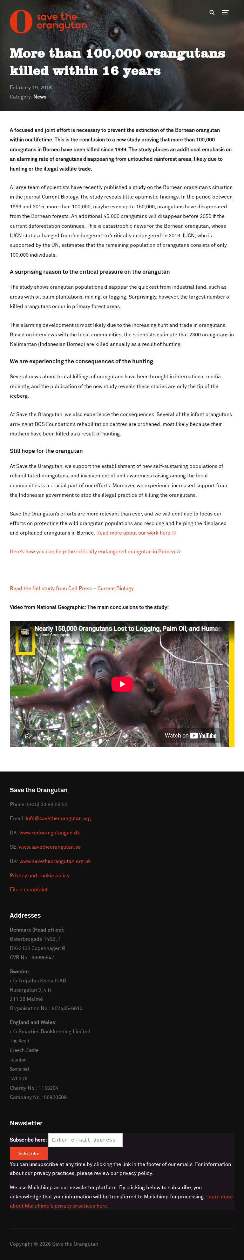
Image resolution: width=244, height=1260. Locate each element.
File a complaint (29, 889)
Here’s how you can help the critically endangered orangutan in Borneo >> (95, 551)
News (39, 96)
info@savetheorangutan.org (58, 818)
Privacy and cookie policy (40, 875)
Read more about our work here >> (136, 533)
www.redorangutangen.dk (49, 832)
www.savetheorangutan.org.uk (55, 861)
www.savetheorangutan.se (50, 847)
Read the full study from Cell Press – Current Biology (72, 588)
